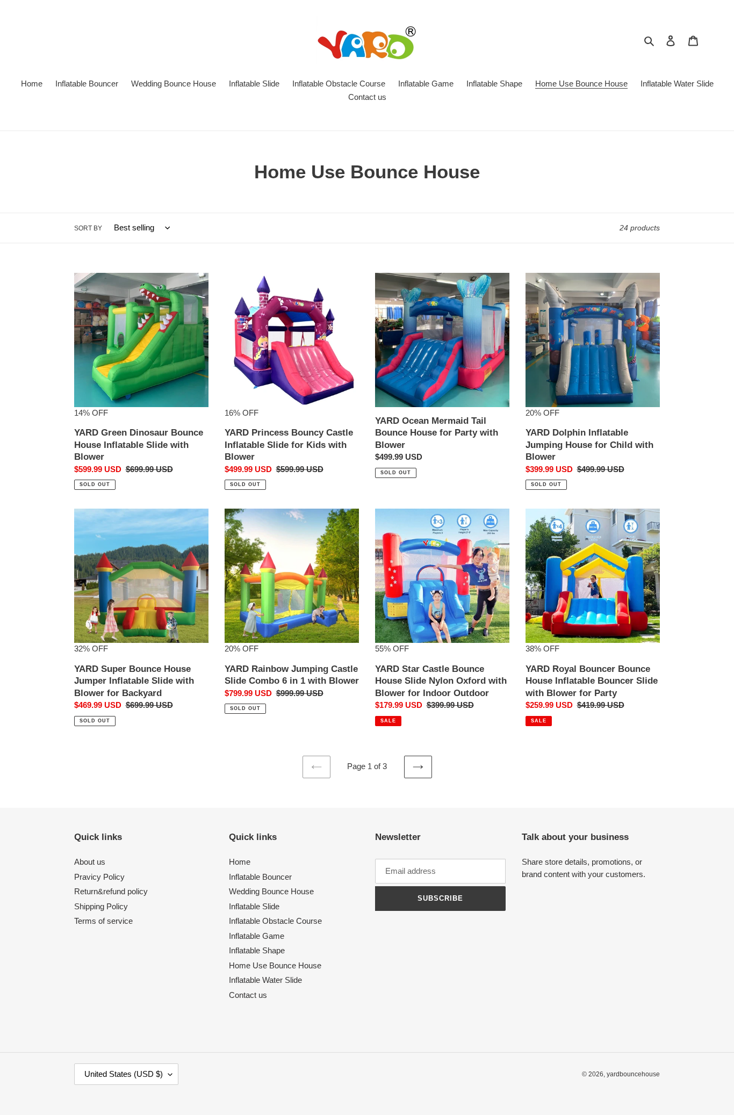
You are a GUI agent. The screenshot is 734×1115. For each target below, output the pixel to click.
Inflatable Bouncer (260, 876)
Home (239, 861)
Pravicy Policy (99, 876)
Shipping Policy (101, 906)
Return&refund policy (111, 891)
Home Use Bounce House (275, 965)
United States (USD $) (123, 1073)
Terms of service (103, 920)
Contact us (248, 995)
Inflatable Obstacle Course (275, 920)
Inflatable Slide (254, 906)
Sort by (88, 228)
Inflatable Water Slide (265, 979)
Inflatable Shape (257, 950)
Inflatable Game (256, 935)
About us (89, 861)
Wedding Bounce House (271, 891)
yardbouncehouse (633, 1074)
